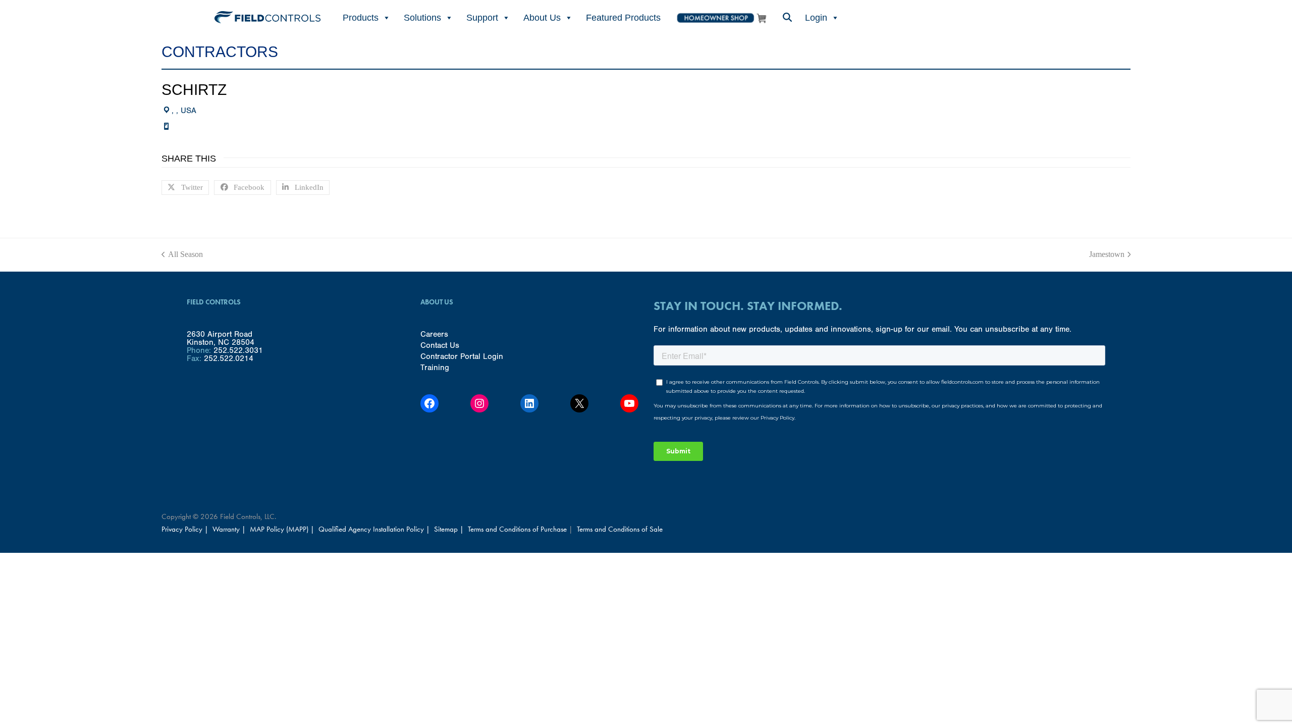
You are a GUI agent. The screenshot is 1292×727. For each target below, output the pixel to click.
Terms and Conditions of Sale (620, 529)
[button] (787, 18)
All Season (182, 254)
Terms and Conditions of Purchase (517, 529)
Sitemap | (449, 529)
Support (482, 18)
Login (816, 18)
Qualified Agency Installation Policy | (375, 529)
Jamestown (1106, 254)
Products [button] (361, 18)
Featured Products (623, 18)
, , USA (184, 111)
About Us (542, 18)
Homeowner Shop (721, 18)
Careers (434, 334)
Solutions (422, 18)
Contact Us (439, 345)
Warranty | (230, 529)
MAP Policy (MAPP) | (283, 529)
